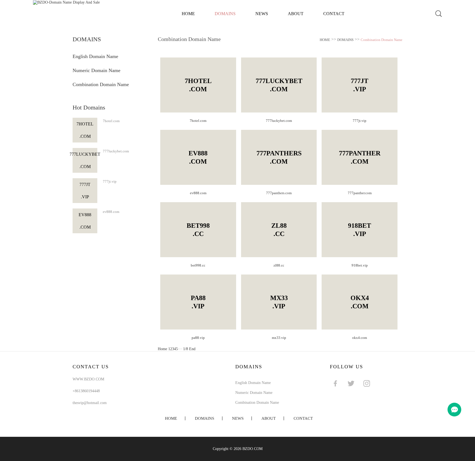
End (192, 349)
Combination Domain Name (101, 84)
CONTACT (333, 13)
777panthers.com (279, 193)
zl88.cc (279, 265)
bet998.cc (198, 265)
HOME (325, 40)
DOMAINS (225, 13)
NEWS (261, 13)
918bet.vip (360, 265)
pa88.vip (198, 338)
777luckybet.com (116, 151)
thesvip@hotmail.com (90, 403)
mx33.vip (279, 338)
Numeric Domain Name (96, 70)
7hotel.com (111, 121)
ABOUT (295, 13)
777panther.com (360, 193)
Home (188, 13)
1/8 (185, 349)
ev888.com (111, 212)
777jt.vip (110, 181)
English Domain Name (95, 56)
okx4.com (359, 338)
